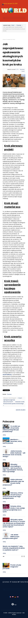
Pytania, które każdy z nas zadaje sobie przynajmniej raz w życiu (14, 509)
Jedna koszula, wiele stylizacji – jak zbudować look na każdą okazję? (14, 453)
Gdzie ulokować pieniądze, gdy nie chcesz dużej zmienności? (13, 482)
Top (15, 605)
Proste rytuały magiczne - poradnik (12, 567)
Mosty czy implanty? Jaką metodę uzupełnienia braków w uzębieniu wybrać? (14, 548)
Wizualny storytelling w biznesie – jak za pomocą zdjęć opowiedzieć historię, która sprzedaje (13, 468)
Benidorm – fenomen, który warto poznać (12, 441)
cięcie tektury (7, 374)
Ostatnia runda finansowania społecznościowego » (13, 403)
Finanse (9, 394)
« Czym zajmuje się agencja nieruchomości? (12, 400)
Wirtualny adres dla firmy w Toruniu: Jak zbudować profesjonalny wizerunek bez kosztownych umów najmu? (14, 523)
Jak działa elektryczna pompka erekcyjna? (11, 536)
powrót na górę (20, 410)
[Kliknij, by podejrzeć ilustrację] (14, 80)
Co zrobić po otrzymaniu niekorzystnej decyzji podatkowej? (11, 429)
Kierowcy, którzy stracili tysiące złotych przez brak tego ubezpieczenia (13, 495)
